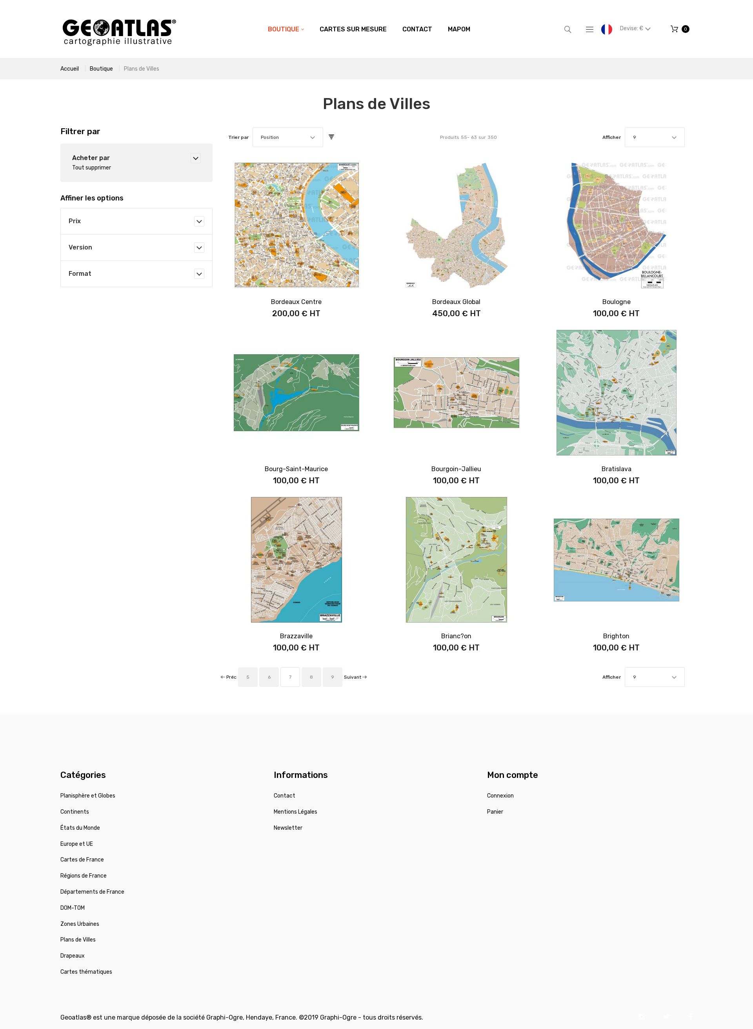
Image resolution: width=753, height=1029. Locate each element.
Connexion (500, 795)
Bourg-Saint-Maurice (296, 469)
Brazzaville (296, 636)
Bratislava (616, 469)
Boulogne (616, 302)
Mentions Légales (295, 812)
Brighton (616, 636)
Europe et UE (76, 844)
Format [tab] (80, 273)
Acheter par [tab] (91, 158)
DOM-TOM (72, 908)
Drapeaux (72, 956)
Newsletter (288, 828)
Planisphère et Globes (87, 795)
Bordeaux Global (456, 302)
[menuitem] (286, 29)
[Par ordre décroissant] (331, 137)
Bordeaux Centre (296, 302)
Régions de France (83, 875)
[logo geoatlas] (119, 29)
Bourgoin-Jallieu (456, 469)
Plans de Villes (78, 939)
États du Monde (80, 828)
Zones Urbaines (79, 924)
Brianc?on (456, 636)
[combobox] (288, 137)
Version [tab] (80, 247)
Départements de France (92, 892)
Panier (495, 812)
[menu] (369, 29)
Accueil (69, 69)
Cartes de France (82, 859)
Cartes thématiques (86, 972)
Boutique (101, 69)
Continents (74, 812)
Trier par (238, 137)
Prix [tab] (75, 221)
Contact (284, 795)
